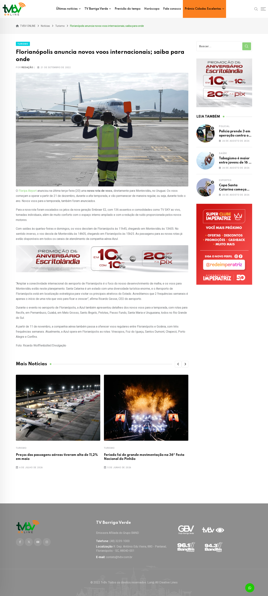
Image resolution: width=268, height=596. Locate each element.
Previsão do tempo (128, 8)
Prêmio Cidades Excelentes (203, 8)
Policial (224, 126)
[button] (178, 364)
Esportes (225, 180)
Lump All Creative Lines (162, 582)
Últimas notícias (67, 8)
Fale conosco (172, 8)
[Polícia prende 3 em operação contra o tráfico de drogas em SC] (205, 133)
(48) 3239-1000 (120, 541)
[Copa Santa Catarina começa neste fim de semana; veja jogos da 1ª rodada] (205, 187)
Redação (27, 67)
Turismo (21, 448)
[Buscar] (256, 9)
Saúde (223, 153)
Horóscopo (152, 8)
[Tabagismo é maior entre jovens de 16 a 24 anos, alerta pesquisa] (205, 160)
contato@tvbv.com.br (119, 557)
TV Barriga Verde (96, 8)
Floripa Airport (28, 190)
